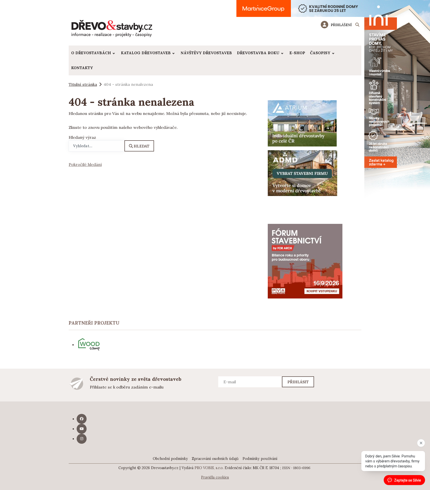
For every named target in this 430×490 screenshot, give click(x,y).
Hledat (142, 146)
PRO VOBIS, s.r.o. (209, 468)
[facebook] (82, 419)
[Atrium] (302, 122)
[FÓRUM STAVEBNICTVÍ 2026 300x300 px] (305, 260)
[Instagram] (82, 439)
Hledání (357, 25)
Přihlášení (341, 25)
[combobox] (97, 145)
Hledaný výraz (82, 137)
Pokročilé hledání (85, 164)
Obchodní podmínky (170, 458)
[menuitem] (93, 53)
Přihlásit (298, 381)
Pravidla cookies (215, 477)
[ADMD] (302, 172)
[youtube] (82, 429)
